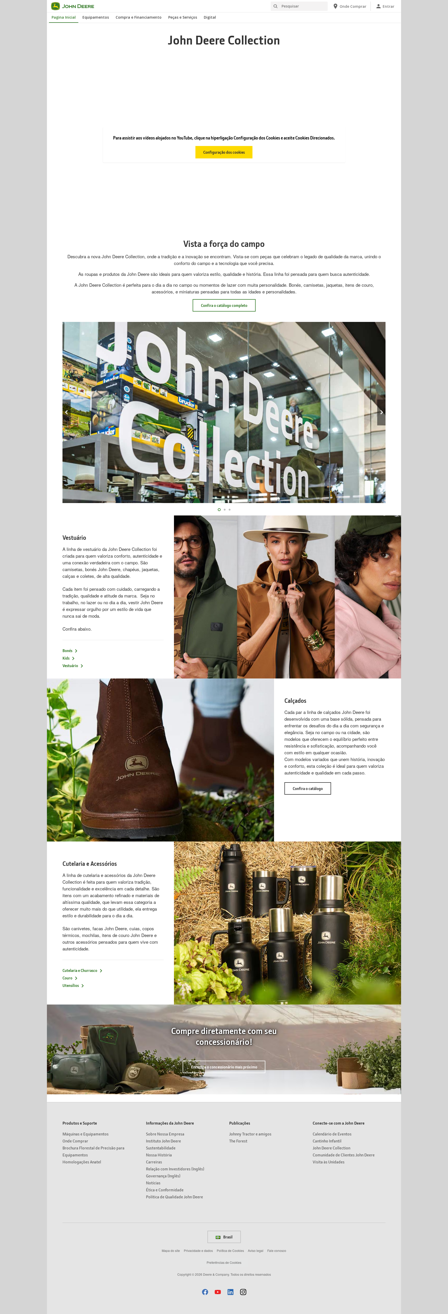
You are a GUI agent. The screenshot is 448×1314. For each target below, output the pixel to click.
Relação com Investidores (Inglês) (175, 1168)
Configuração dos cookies (224, 152)
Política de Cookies (230, 1250)
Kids (65, 658)
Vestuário (70, 665)
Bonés (67, 650)
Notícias (153, 1182)
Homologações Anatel (81, 1161)
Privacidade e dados (198, 1250)
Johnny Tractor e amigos (250, 1133)
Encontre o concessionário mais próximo (224, 1066)
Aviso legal (255, 1250)
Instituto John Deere (163, 1140)
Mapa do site (171, 1250)
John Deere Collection (331, 1147)
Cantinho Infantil (327, 1140)
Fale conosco (276, 1250)
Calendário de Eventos (332, 1133)
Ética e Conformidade (165, 1189)
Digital (210, 17)
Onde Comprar (75, 1140)
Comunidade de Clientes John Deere (344, 1154)
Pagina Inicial (64, 17)
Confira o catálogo (312, 790)
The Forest (238, 1140)
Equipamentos (95, 17)
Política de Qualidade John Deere (174, 1196)
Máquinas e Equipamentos (85, 1133)
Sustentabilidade (161, 1147)
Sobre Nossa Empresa (165, 1133)
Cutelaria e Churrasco (79, 970)
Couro (67, 977)
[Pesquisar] (275, 6)
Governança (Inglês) (163, 1175)
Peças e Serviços (182, 17)
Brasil (227, 1236)
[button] (205, 1292)
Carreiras (154, 1161)
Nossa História (159, 1154)
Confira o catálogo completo (224, 305)
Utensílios (70, 985)
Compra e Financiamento (139, 17)
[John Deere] (75, 6)
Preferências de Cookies (224, 1262)
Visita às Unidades (329, 1161)
